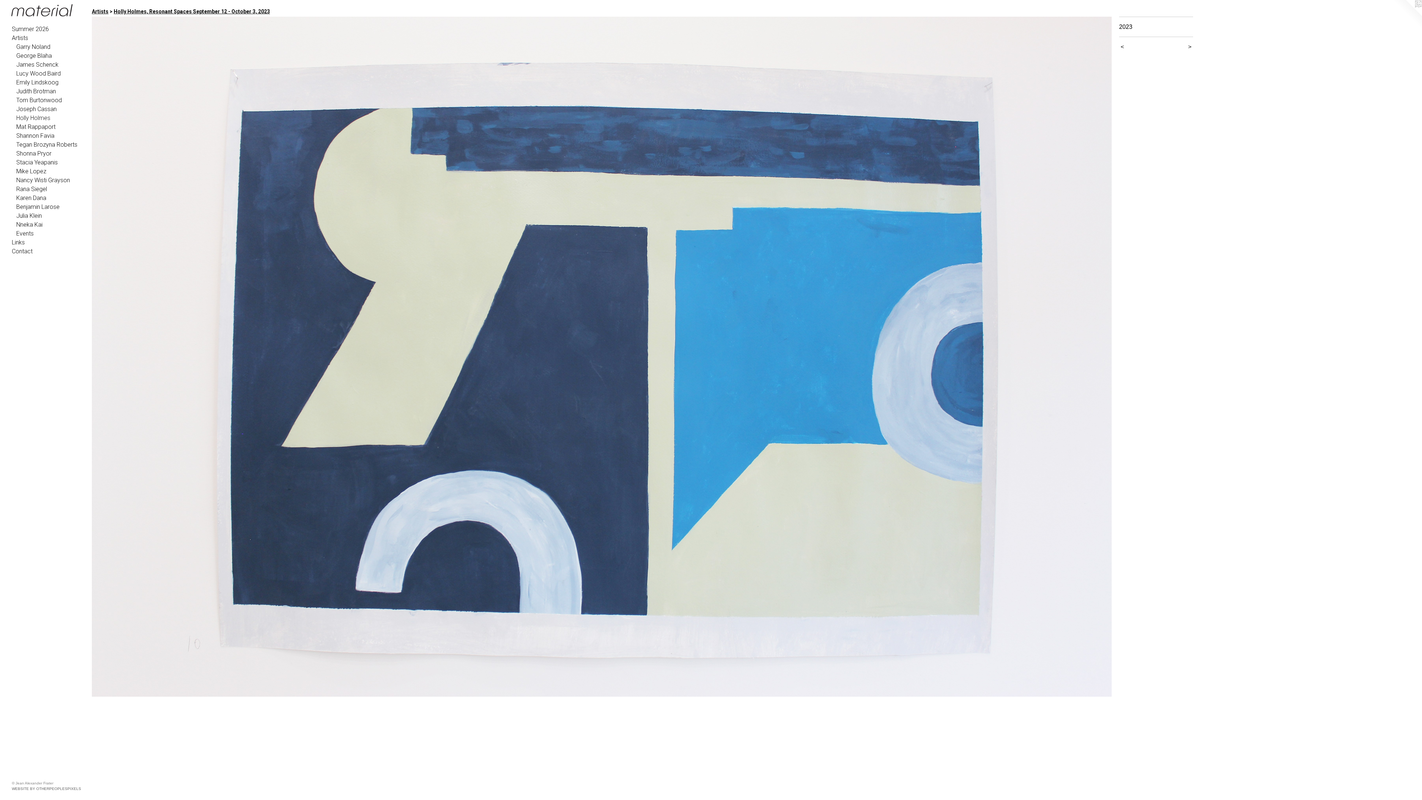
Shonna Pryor (33, 153)
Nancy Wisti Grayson (43, 180)
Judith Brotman (36, 91)
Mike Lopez (31, 171)
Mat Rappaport (36, 126)
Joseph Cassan (36, 109)
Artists (20, 37)
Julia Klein (29, 215)
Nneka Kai (29, 224)
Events (25, 233)
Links (18, 242)
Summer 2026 (30, 29)
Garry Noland (33, 46)
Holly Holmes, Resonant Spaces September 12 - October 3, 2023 (192, 11)
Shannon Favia (35, 135)
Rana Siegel (31, 189)
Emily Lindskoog (37, 82)
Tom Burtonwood (39, 100)
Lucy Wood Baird (38, 73)
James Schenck (37, 64)
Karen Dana (31, 197)
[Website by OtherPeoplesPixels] (1407, 15)
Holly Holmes (33, 117)
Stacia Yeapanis (37, 162)
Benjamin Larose (38, 206)
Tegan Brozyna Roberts (46, 144)
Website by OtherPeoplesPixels (46, 789)
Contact (22, 251)
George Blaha (34, 55)
